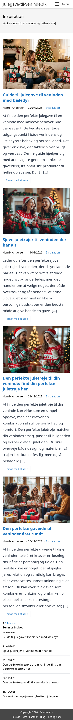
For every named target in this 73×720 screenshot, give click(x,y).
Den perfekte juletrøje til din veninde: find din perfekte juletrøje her (32, 666)
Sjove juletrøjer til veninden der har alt (27, 651)
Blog (42, 716)
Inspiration (53, 108)
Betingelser (54, 716)
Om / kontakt (30, 716)
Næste (11, 623)
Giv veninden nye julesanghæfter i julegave (30, 696)
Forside (16, 716)
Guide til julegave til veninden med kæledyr (30, 637)
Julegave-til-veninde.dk (25, 4)
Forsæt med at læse (17, 180)
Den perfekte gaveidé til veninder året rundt (31, 682)
